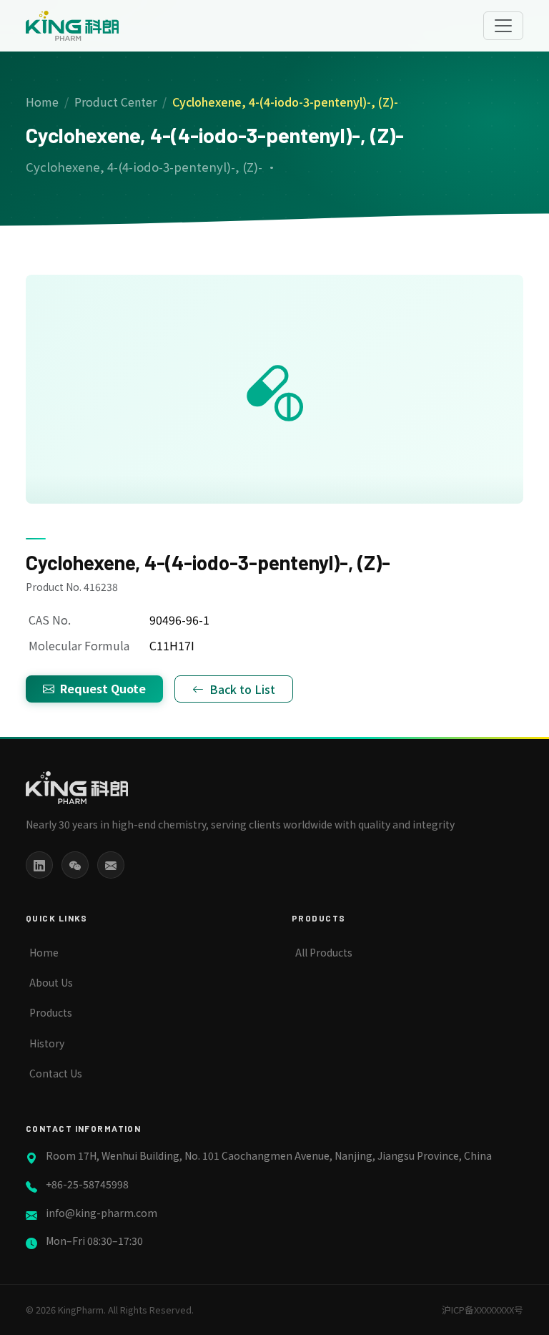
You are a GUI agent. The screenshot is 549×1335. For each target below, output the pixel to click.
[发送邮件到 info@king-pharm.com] (110, 865)
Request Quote (103, 688)
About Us (51, 982)
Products (50, 1012)
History (46, 1043)
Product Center (115, 101)
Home (42, 101)
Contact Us (55, 1073)
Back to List (242, 689)
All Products (323, 952)
